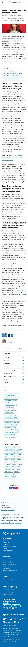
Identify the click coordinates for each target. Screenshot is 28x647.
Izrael (18, 469)
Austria (6, 466)
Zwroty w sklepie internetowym (13, 420)
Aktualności (7, 357)
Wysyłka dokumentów (11, 400)
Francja (12, 459)
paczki (17, 196)
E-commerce (7, 363)
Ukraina (7, 476)
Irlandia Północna (16, 479)
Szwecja (19, 449)
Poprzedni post (8, 348)
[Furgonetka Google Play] (7, 606)
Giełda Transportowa (11, 402)
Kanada (16, 474)
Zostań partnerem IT (8, 593)
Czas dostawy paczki (11, 417)
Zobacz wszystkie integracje (9, 625)
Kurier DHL (8, 398)
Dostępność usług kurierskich (10, 546)
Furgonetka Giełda (10, 395)
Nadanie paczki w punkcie (12, 422)
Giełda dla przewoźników (8, 594)
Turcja (6, 474)
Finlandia (18, 459)
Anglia (6, 447)
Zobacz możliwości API (8, 572)
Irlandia (6, 457)
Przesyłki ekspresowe (6, 507)
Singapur (16, 471)
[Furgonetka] (14, 2)
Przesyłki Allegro (6, 568)
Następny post (20, 348)
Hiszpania (20, 457)
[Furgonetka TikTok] (16, 609)
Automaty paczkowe (11, 405)
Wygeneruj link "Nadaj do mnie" (10, 570)
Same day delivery (10, 410)
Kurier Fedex (9, 407)
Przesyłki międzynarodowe (8, 509)
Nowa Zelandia (8, 471)
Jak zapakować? (8, 373)
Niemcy (21, 452)
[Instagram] (15, 488)
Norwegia (7, 479)
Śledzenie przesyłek (7, 559)
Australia (13, 466)
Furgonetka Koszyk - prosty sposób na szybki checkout (12, 518)
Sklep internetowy (10, 434)
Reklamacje (5, 544)
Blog (11, 20)
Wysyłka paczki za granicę (12, 425)
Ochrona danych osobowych (9, 552)
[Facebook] (10, 488)
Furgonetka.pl (5, 20)
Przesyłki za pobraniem (10, 330)
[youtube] (18, 488)
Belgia (20, 464)
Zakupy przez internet (11, 432)
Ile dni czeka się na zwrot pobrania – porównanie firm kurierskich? (13, 78)
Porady (6, 379)
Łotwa (6, 454)
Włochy (12, 447)
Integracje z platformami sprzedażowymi (11, 522)
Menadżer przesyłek (7, 561)
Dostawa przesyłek (10, 427)
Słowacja (12, 449)
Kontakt (5, 540)
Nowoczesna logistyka (18, 20)
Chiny (18, 466)
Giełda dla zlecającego (9, 370)
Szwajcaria (13, 476)
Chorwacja (7, 464)
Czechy (17, 461)
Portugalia (14, 452)
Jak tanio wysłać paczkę (11, 429)
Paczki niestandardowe (11, 393)
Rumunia (7, 452)
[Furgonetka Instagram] (7, 609)
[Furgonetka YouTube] (13, 609)
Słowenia (18, 447)
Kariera (4, 581)
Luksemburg (13, 454)
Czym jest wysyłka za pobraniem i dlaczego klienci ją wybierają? (12, 70)
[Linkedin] (12, 488)
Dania (12, 461)
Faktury (4, 566)
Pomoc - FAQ (6, 542)
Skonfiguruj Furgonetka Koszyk (10, 564)
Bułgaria (14, 464)
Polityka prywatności (7, 550)
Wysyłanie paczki (20, 330)
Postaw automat (7, 591)
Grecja (6, 459)
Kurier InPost (9, 412)
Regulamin (5, 548)
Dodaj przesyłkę (5, 505)
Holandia (13, 457)
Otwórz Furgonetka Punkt (9, 589)
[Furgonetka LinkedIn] (10, 609)
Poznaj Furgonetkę (7, 579)
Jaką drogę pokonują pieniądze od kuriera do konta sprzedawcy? (13, 74)
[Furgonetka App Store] (16, 606)
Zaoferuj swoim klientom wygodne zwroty (11, 520)
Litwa (20, 454)
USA (11, 474)
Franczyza (6, 367)
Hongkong (7, 469)
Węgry (6, 449)
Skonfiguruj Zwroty (7, 562)
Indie (13, 469)
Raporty (6, 382)
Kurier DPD (16, 398)
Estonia (6, 461)
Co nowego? (7, 360)
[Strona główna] (11, 535)
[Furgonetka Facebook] (4, 609)
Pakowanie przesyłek (11, 415)
